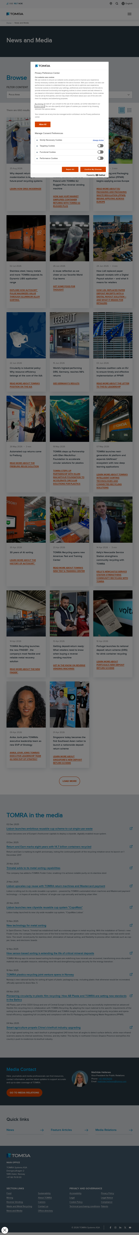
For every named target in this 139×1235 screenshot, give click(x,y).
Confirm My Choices (93, 169)
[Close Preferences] (4, 1230)
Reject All (70, 169)
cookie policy (40, 106)
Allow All (42, 124)
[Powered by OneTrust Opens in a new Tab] (97, 175)
